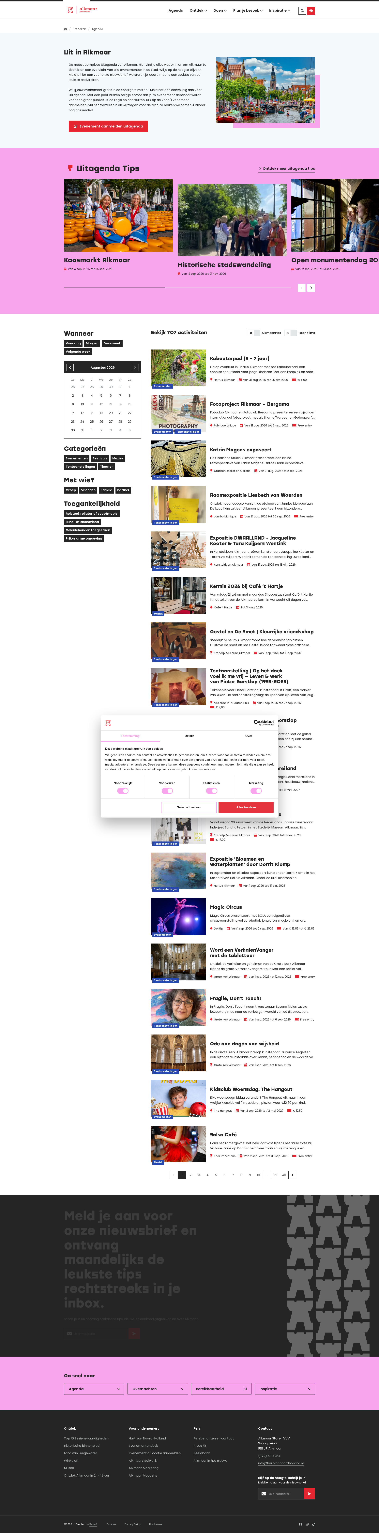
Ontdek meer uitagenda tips (289, 168)
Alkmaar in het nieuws (210, 1460)
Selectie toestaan (189, 807)
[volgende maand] (135, 367)
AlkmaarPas (271, 333)
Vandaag (73, 343)
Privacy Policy (133, 1524)
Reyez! (93, 1524)
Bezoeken (76, 5)
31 (82, 430)
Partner (123, 490)
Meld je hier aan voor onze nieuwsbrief (98, 74)
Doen (218, 17)
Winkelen (71, 1460)
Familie (106, 490)
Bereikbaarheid (210, 1388)
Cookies (111, 1524)
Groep (71, 490)
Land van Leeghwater (80, 1453)
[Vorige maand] (70, 367)
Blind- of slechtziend (82, 522)
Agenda (176, 17)
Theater (106, 466)
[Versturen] (134, 1335)
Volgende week (78, 351)
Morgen (92, 343)
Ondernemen (128, 5)
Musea (69, 1468)
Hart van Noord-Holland (147, 1438)
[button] (305, 4)
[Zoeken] (302, 18)
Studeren (157, 5)
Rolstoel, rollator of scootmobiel (92, 513)
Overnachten (144, 1388)
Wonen (102, 5)
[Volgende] (292, 1175)
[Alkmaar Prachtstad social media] (300, 1524)
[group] (118, 228)
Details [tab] (189, 735)
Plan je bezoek (246, 17)
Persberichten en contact (213, 1438)
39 (275, 1175)
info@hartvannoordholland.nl (281, 1463)
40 (284, 1175)
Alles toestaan (246, 807)
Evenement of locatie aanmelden (155, 1453)
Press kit (199, 1445)
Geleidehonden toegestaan (88, 530)
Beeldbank (201, 1453)
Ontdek (196, 17)
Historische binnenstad (81, 1445)
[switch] (167, 791)
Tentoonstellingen (80, 466)
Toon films (306, 333)
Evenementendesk (143, 1445)
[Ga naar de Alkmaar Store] (311, 18)
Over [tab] (248, 735)
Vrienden (88, 490)
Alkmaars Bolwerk (143, 1460)
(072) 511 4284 (269, 1456)
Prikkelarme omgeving (84, 538)
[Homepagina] (65, 29)
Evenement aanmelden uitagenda (111, 126)
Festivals (100, 458)
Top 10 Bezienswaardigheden (86, 1438)
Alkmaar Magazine (143, 1475)
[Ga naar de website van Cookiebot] (256, 723)
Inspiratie (278, 17)
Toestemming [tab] (130, 735)
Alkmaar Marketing (144, 1468)
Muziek (117, 458)
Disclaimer (155, 1524)
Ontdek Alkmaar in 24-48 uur (86, 1475)
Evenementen (77, 458)
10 (258, 1175)
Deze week (112, 343)
